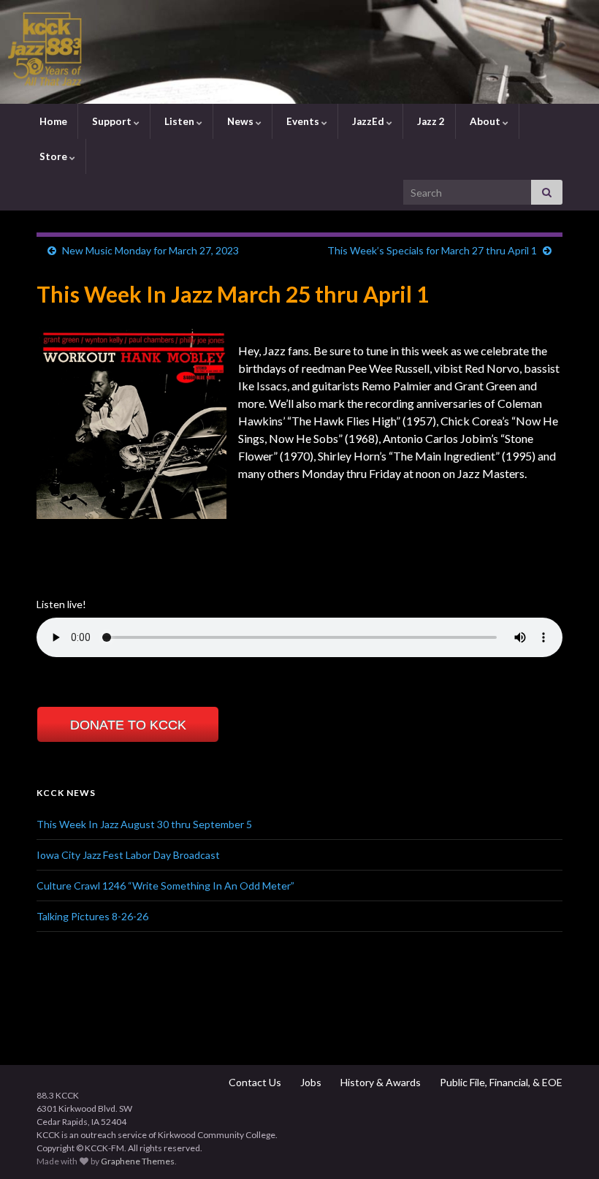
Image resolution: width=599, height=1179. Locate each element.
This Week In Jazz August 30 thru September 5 (144, 824)
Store (53, 156)
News (240, 121)
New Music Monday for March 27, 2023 (150, 250)
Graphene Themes (138, 1161)
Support (112, 121)
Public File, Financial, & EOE (500, 1082)
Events (302, 121)
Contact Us (253, 1082)
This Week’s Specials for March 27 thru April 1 (432, 250)
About (485, 121)
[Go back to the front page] (299, 52)
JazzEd (368, 121)
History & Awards (379, 1082)
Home (52, 121)
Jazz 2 (430, 121)
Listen (179, 121)
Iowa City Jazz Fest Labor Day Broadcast (128, 855)
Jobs (309, 1082)
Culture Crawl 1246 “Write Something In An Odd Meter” (165, 885)
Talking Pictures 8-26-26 (92, 916)
